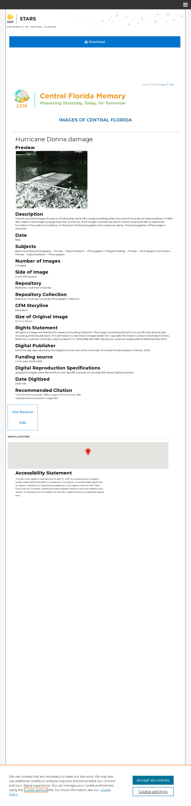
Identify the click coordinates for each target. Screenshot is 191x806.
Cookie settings (36, 790)
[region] (95, 785)
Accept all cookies (153, 780)
